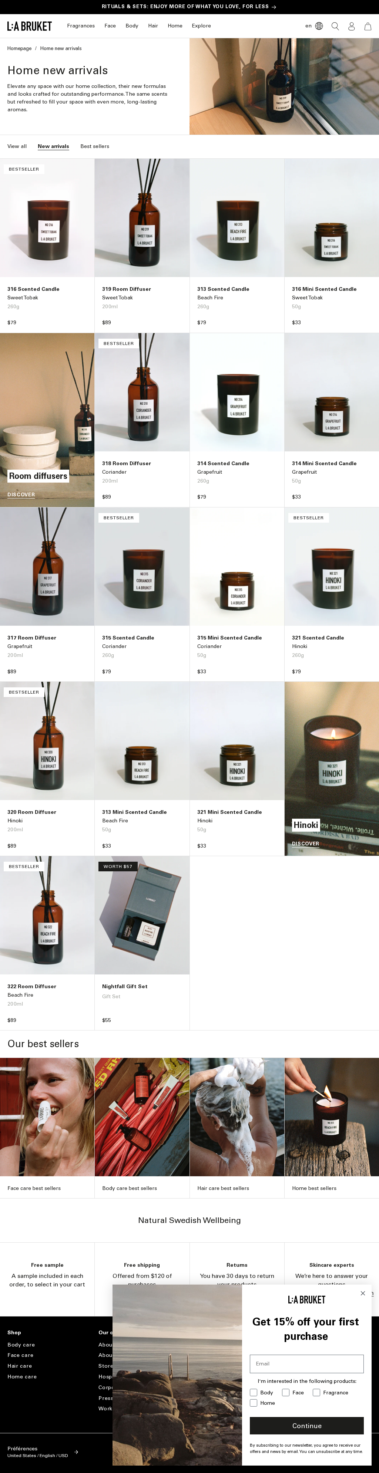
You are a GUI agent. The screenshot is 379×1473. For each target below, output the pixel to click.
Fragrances (81, 26)
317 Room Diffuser (31, 638)
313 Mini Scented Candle (134, 812)
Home (175, 26)
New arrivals (53, 146)
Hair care (19, 1366)
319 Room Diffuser (126, 289)
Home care (22, 1377)
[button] (81, 26)
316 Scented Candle (33, 289)
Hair (153, 26)
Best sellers (94, 146)
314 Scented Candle (223, 463)
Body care (21, 1345)
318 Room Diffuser (126, 463)
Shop (14, 1333)
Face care (20, 1355)
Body (131, 26)
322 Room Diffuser (31, 986)
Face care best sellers (34, 1188)
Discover (21, 494)
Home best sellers (314, 1188)
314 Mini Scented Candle (324, 463)
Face (110, 26)
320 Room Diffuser (31, 812)
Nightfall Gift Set (125, 986)
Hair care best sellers (223, 1188)
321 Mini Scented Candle (229, 812)
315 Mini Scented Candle (229, 638)
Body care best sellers (129, 1188)
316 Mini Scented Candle (324, 289)
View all (17, 146)
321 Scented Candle (318, 638)
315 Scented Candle (128, 638)
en (308, 26)
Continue (307, 1426)
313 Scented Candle (223, 289)
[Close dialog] (363, 1293)
